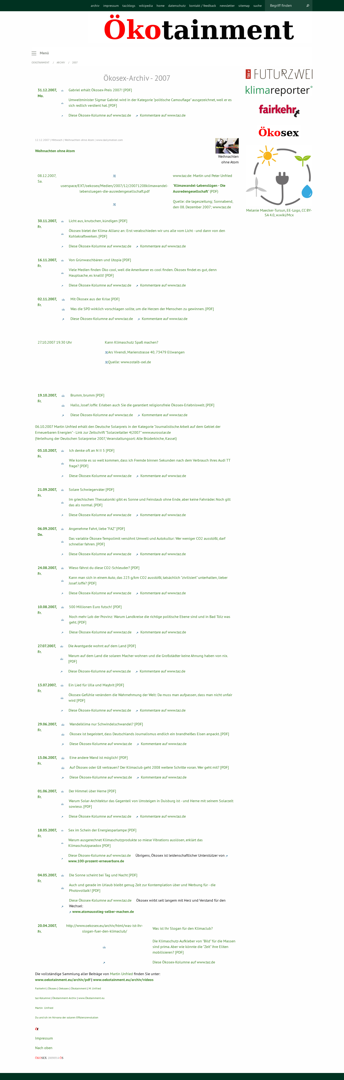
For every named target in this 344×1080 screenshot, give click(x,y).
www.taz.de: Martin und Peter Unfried (202, 175)
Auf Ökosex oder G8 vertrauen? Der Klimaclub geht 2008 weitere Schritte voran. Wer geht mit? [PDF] (149, 767)
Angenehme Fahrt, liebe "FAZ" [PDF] (97, 528)
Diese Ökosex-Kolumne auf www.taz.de (100, 115)
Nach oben (43, 1047)
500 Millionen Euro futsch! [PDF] (95, 606)
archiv (95, 6)
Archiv (61, 62)
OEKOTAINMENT (41, 62)
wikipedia (146, 6)
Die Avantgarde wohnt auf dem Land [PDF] (102, 645)
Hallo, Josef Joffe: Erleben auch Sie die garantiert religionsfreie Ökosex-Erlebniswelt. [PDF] (142, 405)
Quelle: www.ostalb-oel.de (129, 362)
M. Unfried (95, 988)
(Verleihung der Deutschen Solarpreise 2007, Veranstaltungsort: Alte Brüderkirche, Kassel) (106, 438)
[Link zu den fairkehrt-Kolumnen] (279, 110)
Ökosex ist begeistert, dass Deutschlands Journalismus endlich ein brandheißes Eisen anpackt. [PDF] (149, 733)
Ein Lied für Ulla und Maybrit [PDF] (96, 685)
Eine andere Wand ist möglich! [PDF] (99, 757)
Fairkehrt (40, 988)
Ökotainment (79, 988)
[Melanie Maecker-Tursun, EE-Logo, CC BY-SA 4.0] (279, 175)
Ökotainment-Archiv (64, 998)
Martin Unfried (121, 973)
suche (257, 6)
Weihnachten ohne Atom (55, 150)
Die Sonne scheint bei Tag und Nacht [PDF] (103, 875)
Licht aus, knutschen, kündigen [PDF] (98, 220)
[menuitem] (95, 5)
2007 (75, 62)
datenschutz (177, 6)
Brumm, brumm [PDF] (87, 395)
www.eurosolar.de (156, 432)
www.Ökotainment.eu (91, 998)
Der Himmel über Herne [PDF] (92, 791)
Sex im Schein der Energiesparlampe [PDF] (102, 830)
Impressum (44, 1038)
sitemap (244, 6)
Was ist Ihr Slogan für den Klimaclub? (183, 928)
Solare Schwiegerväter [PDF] (91, 489)
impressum (111, 6)
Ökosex (52, 988)
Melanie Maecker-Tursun (265, 210)
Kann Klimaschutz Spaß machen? (131, 342)
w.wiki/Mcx (285, 215)
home (161, 6)
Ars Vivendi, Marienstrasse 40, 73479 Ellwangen (146, 352)
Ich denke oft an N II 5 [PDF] (91, 450)
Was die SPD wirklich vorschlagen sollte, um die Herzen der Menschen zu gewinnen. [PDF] (142, 308)
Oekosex (64, 988)
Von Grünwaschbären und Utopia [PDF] (100, 259)
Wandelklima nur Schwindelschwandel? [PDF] (106, 724)
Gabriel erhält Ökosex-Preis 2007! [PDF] (100, 90)
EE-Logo (293, 210)
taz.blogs (128, 6)
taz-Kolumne (42, 998)
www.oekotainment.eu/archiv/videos (123, 979)
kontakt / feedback (202, 6)
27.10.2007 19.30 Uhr (55, 342)
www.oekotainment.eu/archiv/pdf (62, 979)
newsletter (227, 6)
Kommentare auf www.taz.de (162, 115)
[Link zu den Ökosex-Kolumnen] (279, 131)
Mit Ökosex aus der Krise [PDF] (95, 299)
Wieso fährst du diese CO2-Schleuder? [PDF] (104, 567)
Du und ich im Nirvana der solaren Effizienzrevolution (66, 1017)
